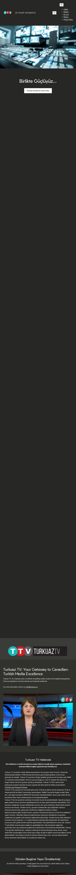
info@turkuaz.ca (32, 687)
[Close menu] (62, 4)
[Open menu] (54, 12)
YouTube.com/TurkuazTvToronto (16, 787)
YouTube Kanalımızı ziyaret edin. (38, 91)
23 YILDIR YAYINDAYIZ (25, 13)
